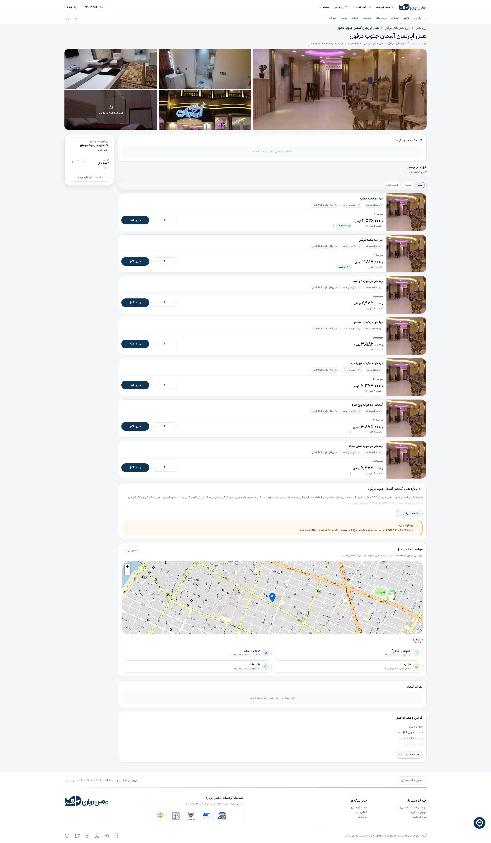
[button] (272, 597)
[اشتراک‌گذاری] (67, 19)
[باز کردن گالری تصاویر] (340, 89)
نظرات (355, 18)
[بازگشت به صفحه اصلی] (413, 7)
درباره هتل (381, 18)
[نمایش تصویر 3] (110, 69)
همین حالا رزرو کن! (411, 780)
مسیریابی (132, 550)
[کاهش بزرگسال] (84, 161)
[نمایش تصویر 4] (205, 110)
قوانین (344, 18)
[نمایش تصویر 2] (205, 69)
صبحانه (408, 185)
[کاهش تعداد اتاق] (174, 220)
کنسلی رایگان (392, 185)
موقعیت (367, 18)
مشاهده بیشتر (411, 513)
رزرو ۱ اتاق (135, 220)
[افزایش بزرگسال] (72, 161)
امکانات (395, 18)
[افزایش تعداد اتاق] (155, 220)
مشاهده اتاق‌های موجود (89, 177)
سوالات (332, 18)
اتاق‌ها (406, 18)
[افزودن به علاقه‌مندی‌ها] (75, 19)
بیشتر (326, 7)
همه (420, 185)
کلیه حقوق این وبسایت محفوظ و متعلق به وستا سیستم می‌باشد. (385, 835)
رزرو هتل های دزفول (397, 28)
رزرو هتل (421, 28)
